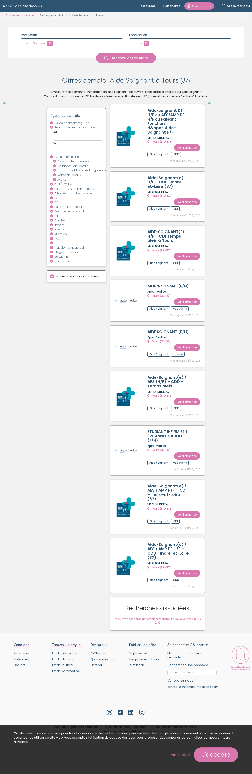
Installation (136, 665)
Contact (19, 665)
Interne (60, 229)
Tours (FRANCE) (162, 142)
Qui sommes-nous (104, 659)
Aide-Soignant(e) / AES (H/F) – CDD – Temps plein (166, 382)
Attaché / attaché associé (73, 193)
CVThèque (98, 653)
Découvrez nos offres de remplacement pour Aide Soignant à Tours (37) (157, 621)
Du (55, 132)
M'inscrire (195, 653)
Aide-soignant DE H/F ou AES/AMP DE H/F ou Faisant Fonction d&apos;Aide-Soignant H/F (165, 121)
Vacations (62, 261)
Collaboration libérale (72, 166)
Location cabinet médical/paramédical (82, 170)
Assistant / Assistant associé (75, 189)
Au (55, 143)
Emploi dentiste (62, 659)
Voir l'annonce (187, 148)
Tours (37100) (160, 296)
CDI (57, 202)
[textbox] (55, 43)
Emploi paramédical (53, 15)
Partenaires (171, 6)
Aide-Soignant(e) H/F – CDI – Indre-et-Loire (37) (165, 182)
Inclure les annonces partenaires (78, 276)
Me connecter (174, 655)
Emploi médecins (64, 653)
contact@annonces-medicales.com (192, 687)
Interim (59, 225)
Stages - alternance (69, 252)
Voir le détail (180, 754)
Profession (29, 35)
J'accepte (216, 754)
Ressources (147, 6)
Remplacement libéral (144, 659)
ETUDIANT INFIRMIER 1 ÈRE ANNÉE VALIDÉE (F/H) (167, 436)
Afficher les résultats (129, 57)
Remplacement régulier (72, 123)
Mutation (61, 234)
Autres (62, 180)
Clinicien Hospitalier (68, 207)
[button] (199, 6)
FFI (56, 216)
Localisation (138, 35)
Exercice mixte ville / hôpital (74, 211)
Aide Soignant (81, 15)
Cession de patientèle (73, 161)
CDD (58, 198)
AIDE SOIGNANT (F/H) (168, 286)
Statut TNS (61, 257)
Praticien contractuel (69, 248)
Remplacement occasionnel (75, 127)
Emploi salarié (138, 653)
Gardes (60, 220)
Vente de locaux (69, 175)
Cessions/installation (69, 157)
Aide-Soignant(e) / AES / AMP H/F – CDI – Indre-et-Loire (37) (166, 492)
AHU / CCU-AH (64, 184)
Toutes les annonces (20, 15)
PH (56, 243)
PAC (57, 238)
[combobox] (72, 43)
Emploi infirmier (62, 665)
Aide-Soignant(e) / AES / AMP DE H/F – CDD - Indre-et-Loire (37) (168, 551)
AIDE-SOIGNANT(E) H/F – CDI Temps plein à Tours (165, 236)
